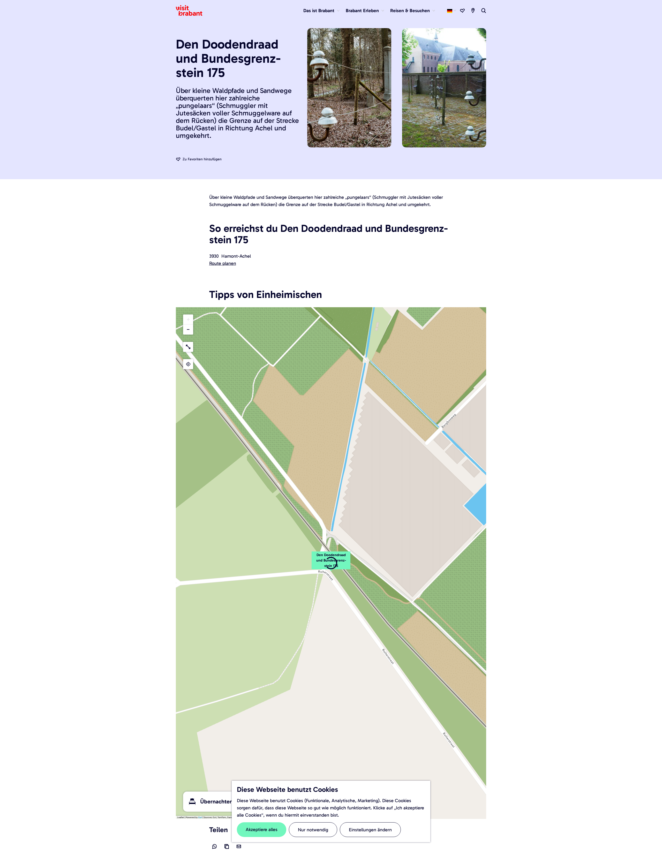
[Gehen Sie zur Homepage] (192, 10)
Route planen (222, 263)
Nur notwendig (313, 830)
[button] (331, 563)
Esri (200, 817)
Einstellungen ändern (370, 830)
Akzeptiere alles (261, 829)
